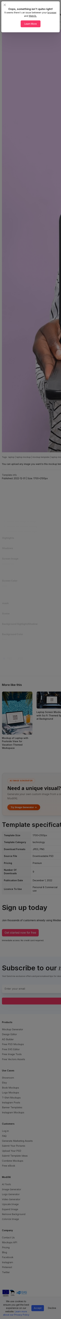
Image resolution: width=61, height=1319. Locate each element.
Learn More (30, 23)
